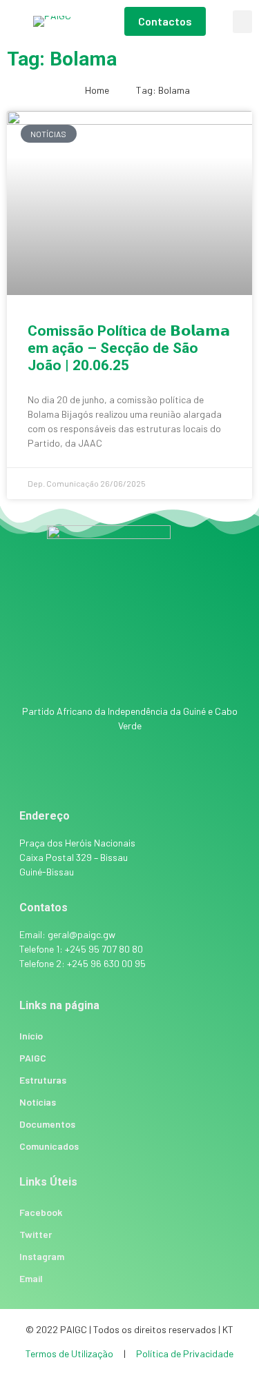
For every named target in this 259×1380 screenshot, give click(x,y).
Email (31, 1278)
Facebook (40, 1212)
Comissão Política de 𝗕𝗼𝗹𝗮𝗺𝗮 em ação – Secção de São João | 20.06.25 (129, 348)
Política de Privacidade (184, 1353)
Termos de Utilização (70, 1353)
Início (31, 1036)
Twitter (35, 1234)
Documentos (47, 1124)
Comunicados (49, 1146)
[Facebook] (72, 774)
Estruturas (42, 1080)
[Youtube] (186, 774)
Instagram (41, 1256)
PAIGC (32, 1058)
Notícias (37, 1102)
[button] (242, 21)
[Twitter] (148, 774)
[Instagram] (110, 774)
